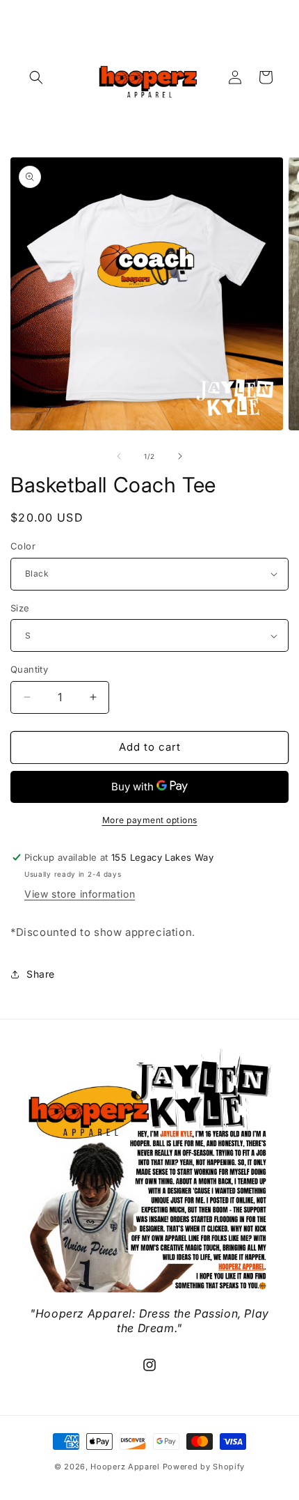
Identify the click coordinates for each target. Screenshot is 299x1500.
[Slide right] (180, 456)
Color (22, 546)
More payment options (149, 820)
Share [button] (40, 974)
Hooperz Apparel (125, 1466)
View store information (79, 894)
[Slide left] (119, 456)
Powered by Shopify (204, 1466)
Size (20, 608)
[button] (36, 77)
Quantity (29, 669)
